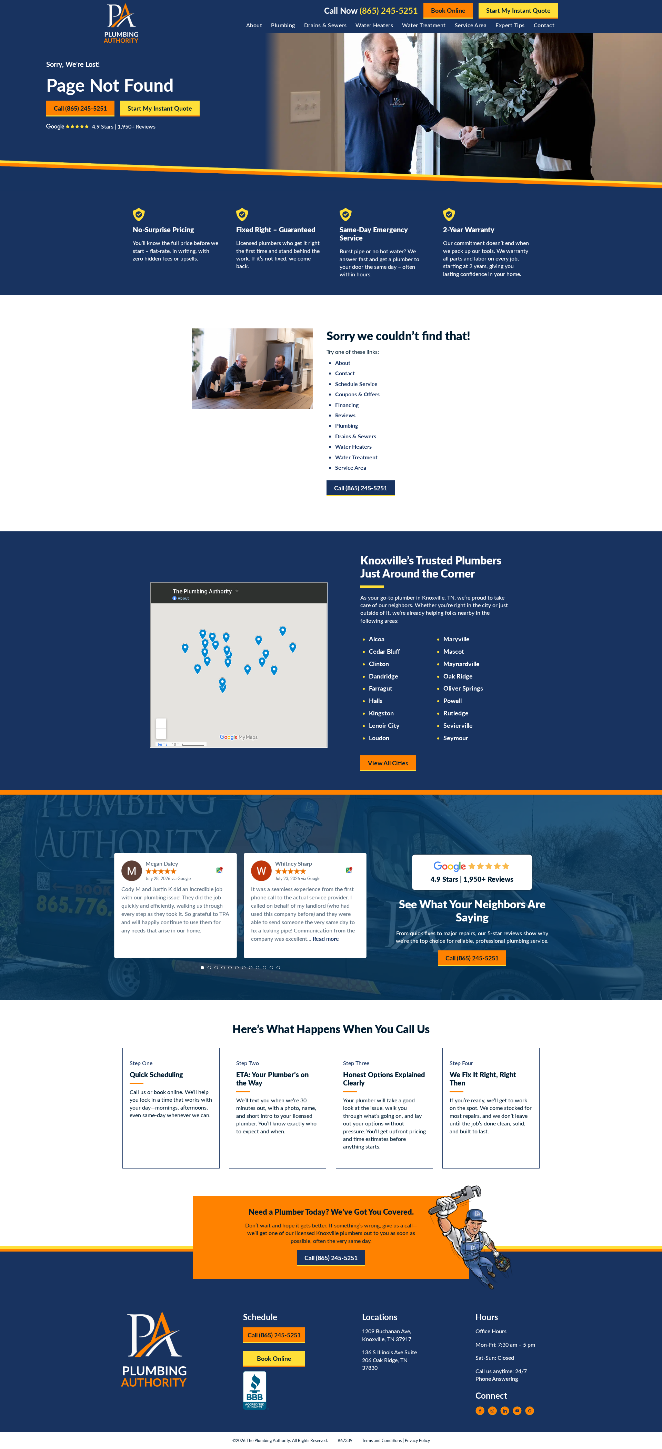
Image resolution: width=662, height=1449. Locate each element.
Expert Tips (509, 25)
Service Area (471, 25)
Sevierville (458, 725)
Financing (347, 405)
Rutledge (456, 713)
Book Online (448, 10)
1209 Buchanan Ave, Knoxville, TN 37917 (386, 1334)
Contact (544, 25)
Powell (452, 700)
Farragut (380, 688)
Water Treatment (423, 25)
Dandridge (383, 676)
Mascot (453, 651)
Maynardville (461, 663)
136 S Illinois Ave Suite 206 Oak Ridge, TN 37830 (389, 1359)
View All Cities (388, 762)
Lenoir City (384, 725)
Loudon (379, 737)
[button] (202, 967)
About (254, 25)
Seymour (455, 737)
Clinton (379, 663)
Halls (375, 700)
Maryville (456, 638)
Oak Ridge (458, 676)
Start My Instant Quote (518, 10)
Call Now (371, 10)
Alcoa (376, 638)
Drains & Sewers (325, 25)
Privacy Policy (417, 1440)
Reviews (345, 415)
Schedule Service (356, 384)
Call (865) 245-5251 (80, 108)
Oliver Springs (463, 688)
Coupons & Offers (357, 394)
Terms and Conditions (382, 1440)
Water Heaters (374, 25)
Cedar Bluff (384, 651)
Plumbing (283, 25)
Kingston (381, 713)
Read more (326, 938)
